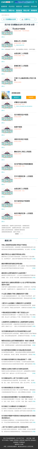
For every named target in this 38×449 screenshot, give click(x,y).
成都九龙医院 (25, 227)
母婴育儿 (4, 10)
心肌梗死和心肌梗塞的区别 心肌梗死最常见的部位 (18, 322)
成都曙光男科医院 (16, 227)
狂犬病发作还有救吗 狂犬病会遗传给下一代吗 (16, 359)
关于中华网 (5, 440)
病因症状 (19, 6)
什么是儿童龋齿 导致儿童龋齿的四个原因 (15, 294)
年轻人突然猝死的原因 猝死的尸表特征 (14, 245)
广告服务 (11, 440)
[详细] (33, 249)
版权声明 (27, 440)
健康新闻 (4, 6)
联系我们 (16, 440)
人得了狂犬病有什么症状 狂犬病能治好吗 (15, 427)
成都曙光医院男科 (6, 227)
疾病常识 (26, 6)
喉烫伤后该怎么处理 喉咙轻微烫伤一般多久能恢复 (18, 340)
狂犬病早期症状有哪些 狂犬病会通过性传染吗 (16, 350)
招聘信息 (22, 440)
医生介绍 (26, 10)
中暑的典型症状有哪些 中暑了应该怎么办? (15, 312)
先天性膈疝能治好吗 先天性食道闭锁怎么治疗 (16, 331)
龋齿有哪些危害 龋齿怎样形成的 (12, 263)
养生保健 (34, 6)
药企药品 (12, 6)
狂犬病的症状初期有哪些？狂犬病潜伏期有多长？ (18, 397)
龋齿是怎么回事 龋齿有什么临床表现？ (14, 273)
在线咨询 (31, 97)
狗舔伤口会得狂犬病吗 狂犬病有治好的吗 (15, 369)
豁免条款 (33, 440)
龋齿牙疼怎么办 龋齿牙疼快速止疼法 (13, 254)
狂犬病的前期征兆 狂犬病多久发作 (13, 387)
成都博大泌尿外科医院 (15, 225)
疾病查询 (34, 10)
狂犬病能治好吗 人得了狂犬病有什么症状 (15, 378)
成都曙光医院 (5, 225)
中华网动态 (22, 442)
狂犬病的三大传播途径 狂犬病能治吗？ (14, 406)
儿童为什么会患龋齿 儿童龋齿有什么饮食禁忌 (16, 303)
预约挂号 (16, 97)
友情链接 (15, 442)
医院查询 (19, 10)
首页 (3, 15)
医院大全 (12, 10)
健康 (12, 2)
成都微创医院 (25, 225)
